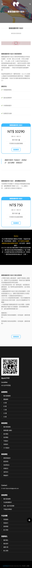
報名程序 (5, 543)
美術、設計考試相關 (8, 506)
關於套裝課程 (7, 499)
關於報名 (5, 540)
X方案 (5, 416)
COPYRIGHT (6, 566)
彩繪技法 (5, 468)
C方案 (5, 409)
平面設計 (5, 441)
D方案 (5, 413)
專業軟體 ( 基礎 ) (7, 430)
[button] (29, 520)
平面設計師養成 (7, 509)
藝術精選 (5, 526)
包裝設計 (5, 444)
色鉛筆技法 (6, 465)
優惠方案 (5, 547)
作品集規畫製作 (7, 502)
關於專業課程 (7, 427)
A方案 (5, 402)
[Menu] (2, 4)
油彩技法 (5, 472)
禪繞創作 (5, 475)
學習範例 (5, 519)
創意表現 (5, 461)
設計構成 (5, 434)
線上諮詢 (5, 550)
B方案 (5, 406)
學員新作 (5, 523)
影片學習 (5, 530)
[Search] (30, 4)
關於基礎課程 (7, 396)
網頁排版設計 (7, 458)
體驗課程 (5, 399)
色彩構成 (5, 437)
